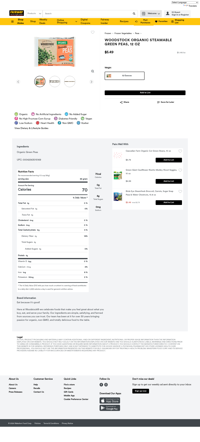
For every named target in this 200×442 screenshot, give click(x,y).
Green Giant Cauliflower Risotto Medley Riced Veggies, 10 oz (151, 172)
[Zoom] (92, 71)
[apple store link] (110, 403)
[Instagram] (106, 386)
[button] (181, 21)
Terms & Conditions (51, 423)
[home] (17, 13)
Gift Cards (68, 392)
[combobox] (34, 13)
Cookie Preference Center (76, 399)
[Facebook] (101, 386)
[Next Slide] (91, 81)
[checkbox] (92, 32)
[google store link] (110, 410)
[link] (144, 22)
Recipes (124, 21)
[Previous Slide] (18, 81)
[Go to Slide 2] (54, 81)
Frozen (108, 33)
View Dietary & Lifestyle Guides (31, 128)
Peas (137, 33)
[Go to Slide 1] (40, 81)
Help (36, 385)
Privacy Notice (67, 423)
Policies (38, 423)
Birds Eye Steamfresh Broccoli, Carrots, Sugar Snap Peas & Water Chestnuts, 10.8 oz (150, 193)
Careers (12, 388)
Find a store (69, 385)
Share (126, 102)
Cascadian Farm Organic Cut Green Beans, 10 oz (148, 151)
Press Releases (15, 392)
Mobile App (69, 396)
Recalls (37, 388)
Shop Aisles (20, 21)
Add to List (145, 93)
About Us (13, 385)
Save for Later (167, 102)
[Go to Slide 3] (69, 81)
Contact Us (39, 392)
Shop (33, 21)
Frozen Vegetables (123, 33)
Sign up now (141, 391)
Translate (193, 6)
